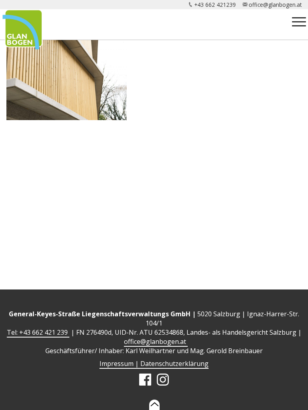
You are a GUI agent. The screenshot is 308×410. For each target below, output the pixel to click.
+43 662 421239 (215, 4)
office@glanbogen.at (275, 4)
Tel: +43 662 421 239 (38, 332)
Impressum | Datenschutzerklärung (154, 363)
